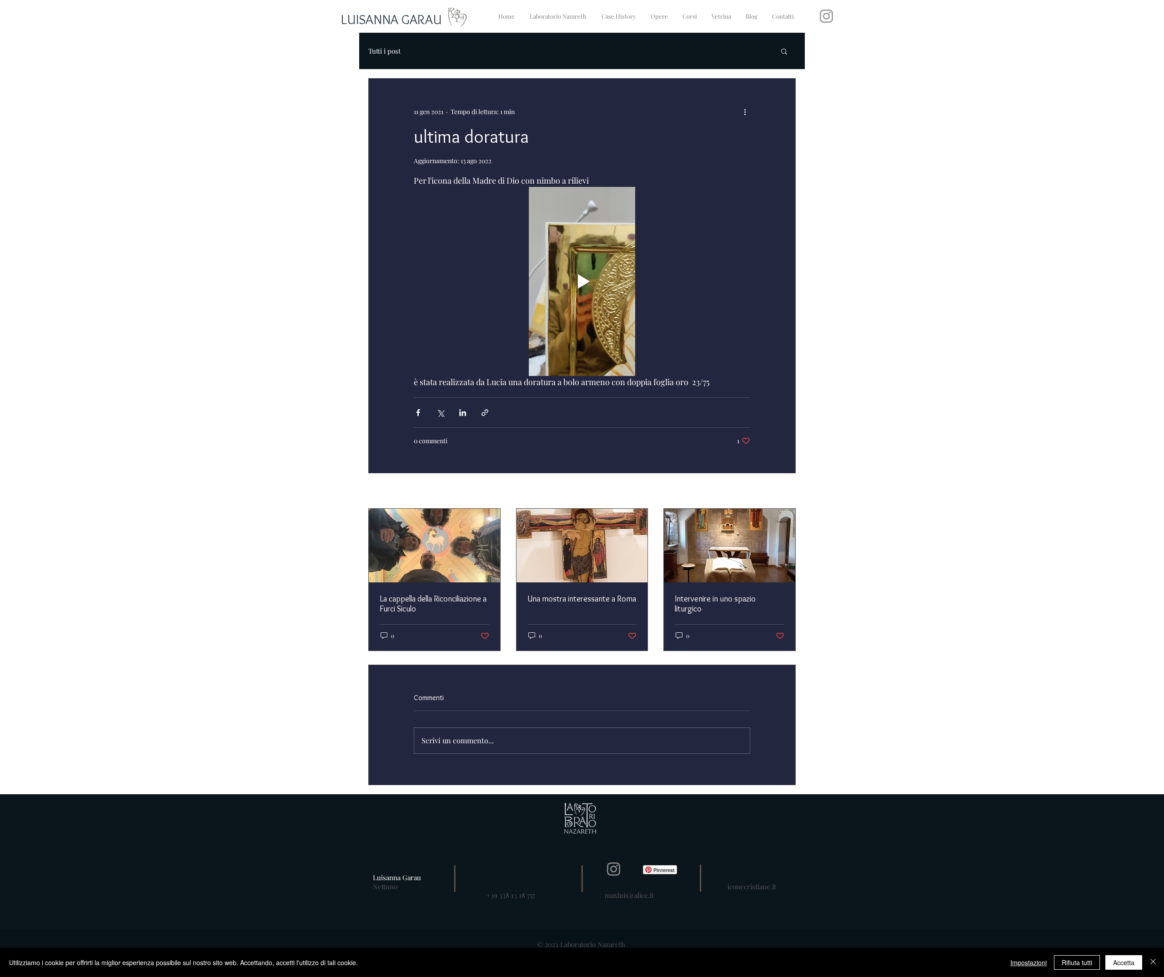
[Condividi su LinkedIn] (462, 412)
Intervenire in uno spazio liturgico (715, 604)
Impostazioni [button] (1028, 962)
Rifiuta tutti (1077, 962)
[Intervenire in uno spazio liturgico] (729, 545)
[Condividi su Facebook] (418, 412)
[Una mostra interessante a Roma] (582, 545)
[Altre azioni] (744, 111)
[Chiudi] (1153, 962)
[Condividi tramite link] (485, 412)
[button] (784, 51)
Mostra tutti (779, 491)
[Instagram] (826, 16)
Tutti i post (384, 50)
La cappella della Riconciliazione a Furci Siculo (433, 604)
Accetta (1123, 962)
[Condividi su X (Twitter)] (440, 412)
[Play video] (582, 281)
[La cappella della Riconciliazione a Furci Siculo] (434, 545)
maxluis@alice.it (629, 895)
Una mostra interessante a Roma (581, 599)
